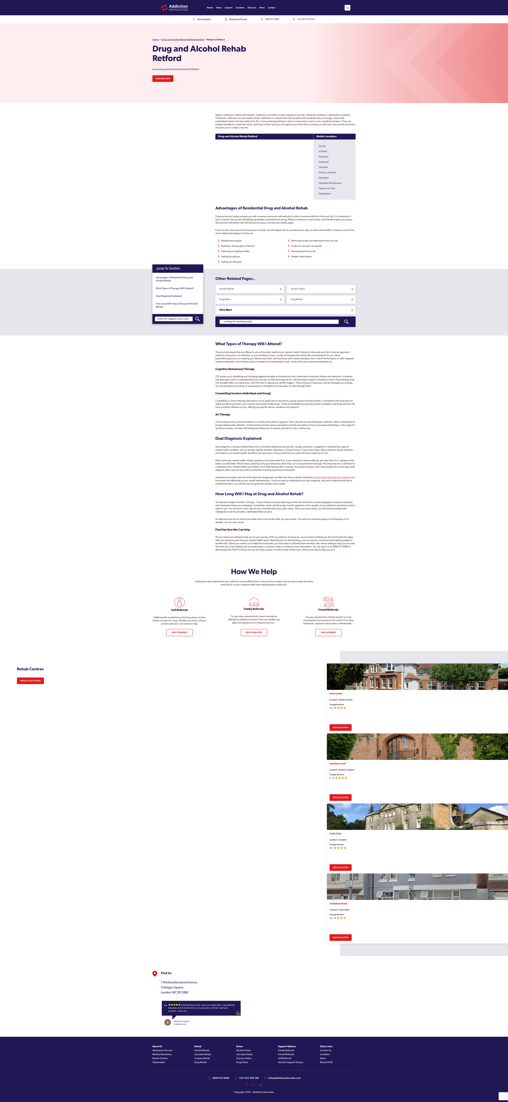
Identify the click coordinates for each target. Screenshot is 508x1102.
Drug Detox (225, 299)
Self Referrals (284, 1058)
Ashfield (323, 151)
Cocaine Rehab (202, 1058)
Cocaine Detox (243, 1058)
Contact (271, 7)
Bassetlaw (323, 157)
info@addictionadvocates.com (284, 1078)
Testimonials (158, 1062)
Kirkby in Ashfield (327, 173)
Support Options (287, 1046)
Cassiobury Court (338, 764)
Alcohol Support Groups (290, 1062)
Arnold (322, 146)
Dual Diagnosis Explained (169, 296)
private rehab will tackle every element (331, 477)
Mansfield (323, 178)
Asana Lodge (336, 694)
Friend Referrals (286, 1054)
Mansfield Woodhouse (330, 183)
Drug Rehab (297, 299)
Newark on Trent (327, 188)
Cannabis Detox (244, 1054)
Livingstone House (338, 904)
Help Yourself (179, 633)
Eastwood (324, 162)
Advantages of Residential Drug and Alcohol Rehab (174, 279)
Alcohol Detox (298, 289)
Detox (219, 7)
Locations (240, 7)
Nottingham (325, 194)
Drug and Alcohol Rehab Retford (237, 136)
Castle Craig (335, 834)
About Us (252, 7)
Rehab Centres (160, 1058)
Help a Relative (254, 633)
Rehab (210, 7)
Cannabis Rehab (202, 1054)
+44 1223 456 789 (249, 1078)
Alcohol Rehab (226, 289)
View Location (340, 727)
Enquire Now (163, 78)
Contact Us (325, 1050)
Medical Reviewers (162, 1054)
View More (225, 310)
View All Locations (30, 680)
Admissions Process (162, 1050)
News (262, 7)
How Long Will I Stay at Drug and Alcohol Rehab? (177, 305)
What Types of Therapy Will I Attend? (175, 288)
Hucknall (323, 167)
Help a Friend (328, 633)
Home (155, 40)
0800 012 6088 (220, 1078)
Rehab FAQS (326, 1062)
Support (228, 7)
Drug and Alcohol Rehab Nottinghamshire (182, 40)
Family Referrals (286, 1050)
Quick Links (326, 1046)
